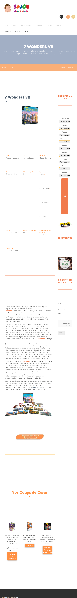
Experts (9, 174)
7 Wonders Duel (37, 387)
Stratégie (42, 216)
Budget (65, 152)
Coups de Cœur (12, 251)
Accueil (6, 26)
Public (64, 146)
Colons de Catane (24, 317)
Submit (61, 333)
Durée (64, 166)
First (59, 309)
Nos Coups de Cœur (30, 492)
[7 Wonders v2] (22, 115)
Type (65, 159)
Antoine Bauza (28, 158)
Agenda (17, 31)
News (14, 26)
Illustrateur (64, 139)
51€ (24, 174)
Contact (26, 31)
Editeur (65, 125)
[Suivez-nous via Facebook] (68, 17)
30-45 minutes (11, 232)
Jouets (50, 26)
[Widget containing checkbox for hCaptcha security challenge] (65, 323)
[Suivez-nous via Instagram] (73, 17)
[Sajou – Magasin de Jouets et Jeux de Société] (16, 8)
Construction (44, 188)
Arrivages (40, 26)
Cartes (41, 174)
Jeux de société (25, 26)
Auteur (64, 132)
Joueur (65, 173)
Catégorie (65, 119)
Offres (58, 26)
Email (60, 313)
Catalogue (7, 31)
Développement (45, 202)
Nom (60, 303)
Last (64, 309)
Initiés (15, 174)
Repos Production (13, 158)
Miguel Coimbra (45, 158)
